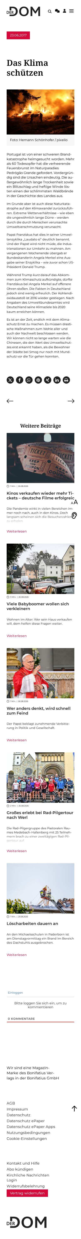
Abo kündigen (20, 1169)
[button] (10, 380)
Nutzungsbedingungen (28, 1132)
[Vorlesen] (74, 515)
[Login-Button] (64, 11)
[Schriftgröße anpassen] (74, 502)
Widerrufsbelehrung (26, 1186)
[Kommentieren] (57, 11)
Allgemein (15, 43)
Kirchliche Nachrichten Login (28, 1177)
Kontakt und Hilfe (23, 1163)
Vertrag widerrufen (27, 1193)
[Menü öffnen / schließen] (73, 11)
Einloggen (15, 992)
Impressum (17, 1109)
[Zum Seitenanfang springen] (74, 1108)
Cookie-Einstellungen (27, 1138)
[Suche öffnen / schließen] (49, 11)
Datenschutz (18, 1115)
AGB (11, 1103)
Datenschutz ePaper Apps (31, 1126)
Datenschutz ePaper (26, 1121)
